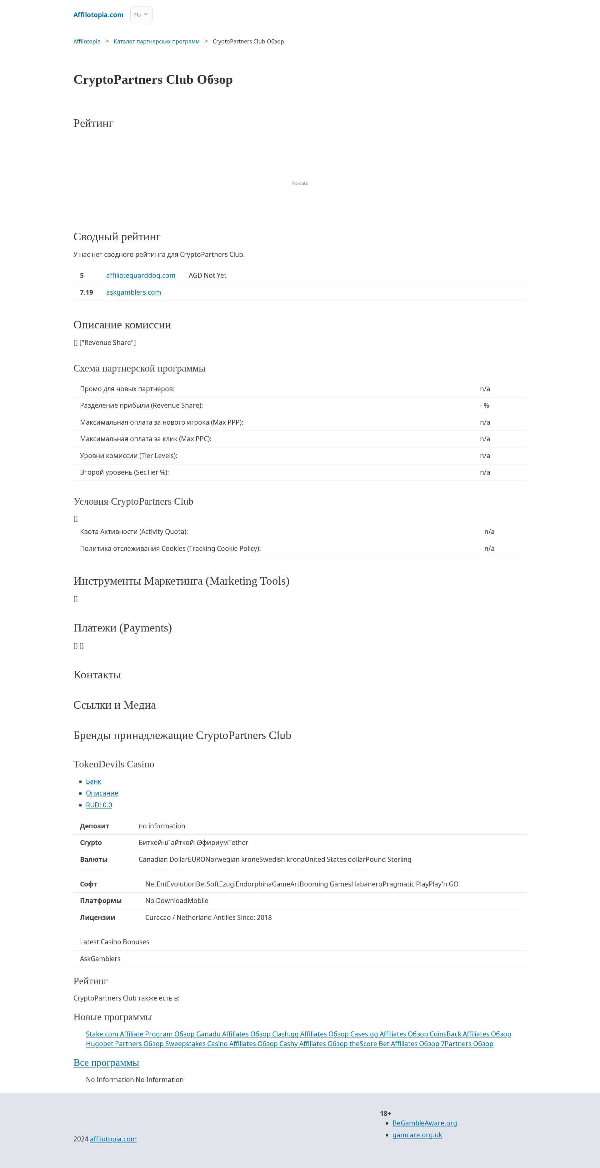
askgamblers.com (133, 292)
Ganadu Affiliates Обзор (234, 1034)
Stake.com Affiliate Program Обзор (141, 1034)
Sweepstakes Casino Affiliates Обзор (222, 1043)
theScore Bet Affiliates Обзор (395, 1043)
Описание (102, 793)
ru (137, 14)
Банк (93, 781)
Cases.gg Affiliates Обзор (390, 1034)
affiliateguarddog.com (141, 275)
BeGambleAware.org (424, 1123)
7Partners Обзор (467, 1043)
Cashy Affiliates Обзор (314, 1043)
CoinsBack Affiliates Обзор (470, 1034)
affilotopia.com (113, 1139)
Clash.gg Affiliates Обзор (311, 1034)
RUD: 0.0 (99, 805)
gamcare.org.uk (417, 1135)
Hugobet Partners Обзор (125, 1043)
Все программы (106, 1062)
